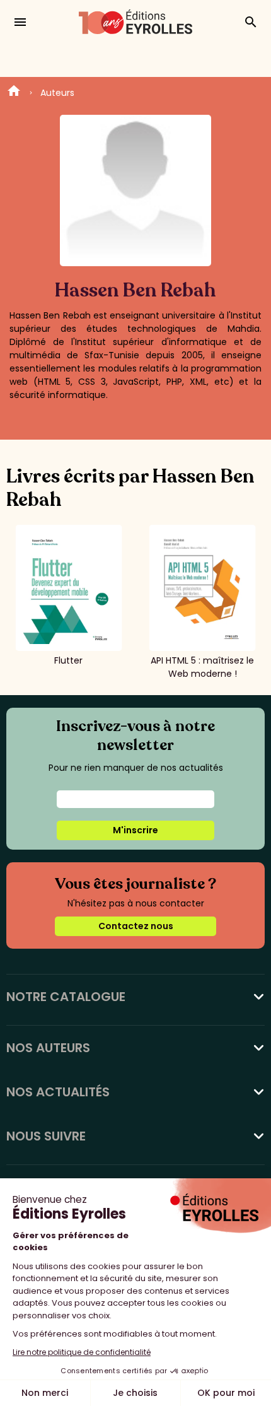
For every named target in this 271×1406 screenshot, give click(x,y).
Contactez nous (135, 926)
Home (13, 92)
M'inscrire (135, 830)
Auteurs (57, 92)
